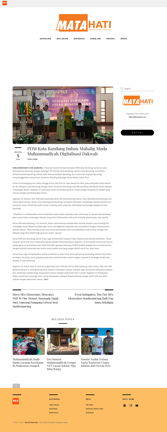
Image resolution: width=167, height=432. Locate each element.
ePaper (124, 39)
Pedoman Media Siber (94, 409)
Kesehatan (53, 409)
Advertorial (53, 413)
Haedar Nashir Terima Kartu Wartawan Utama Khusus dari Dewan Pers (95, 362)
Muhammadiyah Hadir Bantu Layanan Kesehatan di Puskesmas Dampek (28, 362)
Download (90, 413)
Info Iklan (89, 405)
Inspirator (79, 39)
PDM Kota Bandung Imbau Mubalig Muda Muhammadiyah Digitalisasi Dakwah (67, 151)
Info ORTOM (62, 39)
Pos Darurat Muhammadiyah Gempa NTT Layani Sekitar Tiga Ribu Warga (61, 364)
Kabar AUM (95, 39)
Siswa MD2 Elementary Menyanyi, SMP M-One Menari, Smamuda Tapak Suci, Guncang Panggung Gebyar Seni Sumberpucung (36, 300)
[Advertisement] (83, 60)
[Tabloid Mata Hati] (83, 29)
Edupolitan (45, 39)
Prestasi (110, 39)
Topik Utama (32, 159)
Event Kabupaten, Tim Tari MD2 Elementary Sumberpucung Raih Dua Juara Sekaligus (90, 298)
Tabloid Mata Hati (31, 422)
